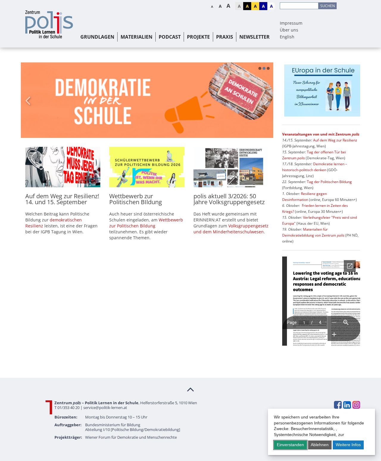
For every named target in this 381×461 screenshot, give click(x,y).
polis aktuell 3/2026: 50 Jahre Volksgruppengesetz (229, 199)
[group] (147, 100)
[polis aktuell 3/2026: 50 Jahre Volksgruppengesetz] (230, 166)
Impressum (291, 23)
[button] (259, 68)
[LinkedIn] (347, 404)
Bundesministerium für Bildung (112, 424)
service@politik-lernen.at (105, 407)
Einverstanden (290, 444)
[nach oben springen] (190, 389)
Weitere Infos (348, 444)
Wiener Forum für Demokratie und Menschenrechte (131, 437)
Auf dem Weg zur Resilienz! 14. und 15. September (62, 199)
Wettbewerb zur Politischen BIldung (135, 199)
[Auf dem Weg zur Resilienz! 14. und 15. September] (62, 166)
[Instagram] (356, 404)
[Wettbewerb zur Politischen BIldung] (146, 166)
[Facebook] (337, 404)
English (287, 37)
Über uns (289, 30)
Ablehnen (320, 444)
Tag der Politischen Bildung (329, 181)
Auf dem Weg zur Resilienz (335, 140)
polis (301, 158)
